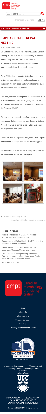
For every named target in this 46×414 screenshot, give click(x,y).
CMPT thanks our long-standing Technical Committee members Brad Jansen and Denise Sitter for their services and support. (21, 256)
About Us (23, 312)
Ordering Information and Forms (23, 328)
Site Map (23, 324)
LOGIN (40, 20)
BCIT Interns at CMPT (12, 262)
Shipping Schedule (22, 320)
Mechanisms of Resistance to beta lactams (27, 220)
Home (23, 308)
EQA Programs (23, 316)
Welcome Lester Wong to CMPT (15, 217)
